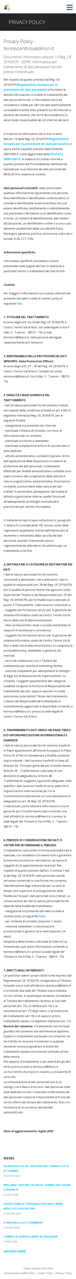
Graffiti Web (27, 1273)
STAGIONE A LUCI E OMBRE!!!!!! (23, 1222)
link (19, 303)
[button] (71, 7)
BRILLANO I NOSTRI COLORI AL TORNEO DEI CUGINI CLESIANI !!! (37, 1187)
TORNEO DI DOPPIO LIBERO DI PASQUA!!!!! (31, 1236)
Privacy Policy (63, 1273)
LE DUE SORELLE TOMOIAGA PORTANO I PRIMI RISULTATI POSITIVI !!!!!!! (33, 1206)
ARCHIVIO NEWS (15, 1251)
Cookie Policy (45, 1273)
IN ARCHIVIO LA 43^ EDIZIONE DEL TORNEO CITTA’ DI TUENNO (36, 1168)
